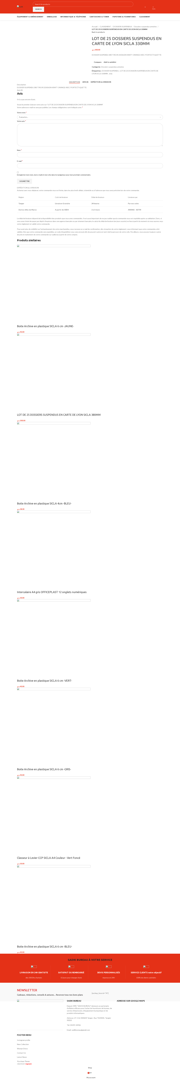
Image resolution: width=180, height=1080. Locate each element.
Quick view (27, 321)
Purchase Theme (23, 1061)
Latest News (22, 1057)
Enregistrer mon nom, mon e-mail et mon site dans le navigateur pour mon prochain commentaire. (54, 175)
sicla (110, 74)
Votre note (22, 112)
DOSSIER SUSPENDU (110, 71)
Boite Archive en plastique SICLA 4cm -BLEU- (44, 503)
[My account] (149, 6)
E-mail (20, 161)
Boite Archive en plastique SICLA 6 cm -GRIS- (44, 769)
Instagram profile (23, 1040)
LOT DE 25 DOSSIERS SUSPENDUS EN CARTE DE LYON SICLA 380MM (59, 414)
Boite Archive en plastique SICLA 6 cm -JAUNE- (45, 326)
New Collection (23, 1044)
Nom (19, 150)
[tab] (74, 82)
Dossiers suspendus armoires (145, 26)
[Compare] (20, 321)
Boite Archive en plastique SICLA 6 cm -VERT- (44, 680)
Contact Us (21, 1053)
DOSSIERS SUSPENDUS (122, 26)
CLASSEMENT (105, 26)
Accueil (95, 26)
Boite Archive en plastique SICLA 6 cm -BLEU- (44, 946)
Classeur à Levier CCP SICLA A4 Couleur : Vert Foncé (48, 857)
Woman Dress (22, 1049)
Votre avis (21, 121)
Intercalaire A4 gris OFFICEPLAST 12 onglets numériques (52, 592)
